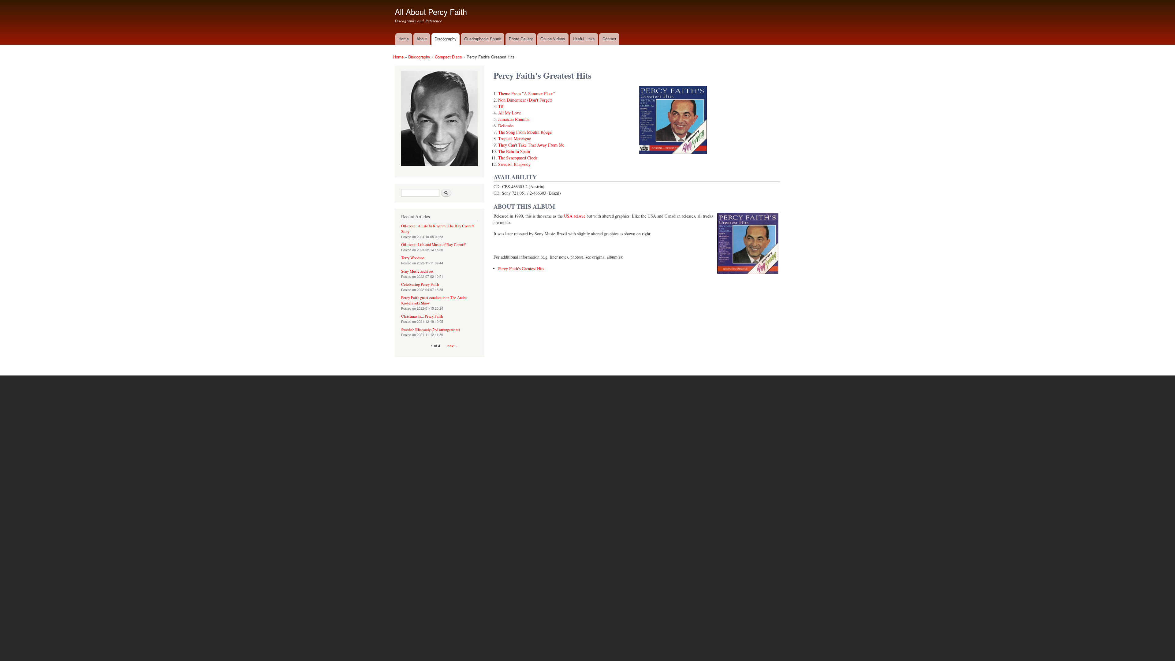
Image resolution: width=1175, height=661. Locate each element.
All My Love (509, 113)
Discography (446, 39)
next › (452, 345)
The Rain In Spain (514, 151)
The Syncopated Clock (517, 158)
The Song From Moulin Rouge (525, 132)
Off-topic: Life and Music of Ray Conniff (433, 244)
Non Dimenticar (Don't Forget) (525, 100)
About (421, 39)
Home (403, 39)
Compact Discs (448, 57)
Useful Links (584, 39)
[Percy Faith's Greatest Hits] (673, 156)
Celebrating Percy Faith (420, 284)
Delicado (505, 126)
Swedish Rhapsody (514, 164)
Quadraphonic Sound (482, 39)
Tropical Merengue (514, 138)
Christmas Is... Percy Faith (422, 316)
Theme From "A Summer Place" (526, 93)
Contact (609, 39)
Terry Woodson (412, 257)
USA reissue (574, 216)
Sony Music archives (417, 271)
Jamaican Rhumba (513, 119)
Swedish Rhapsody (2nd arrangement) (430, 329)
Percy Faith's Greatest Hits (521, 268)
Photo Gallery (521, 39)
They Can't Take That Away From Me (531, 145)
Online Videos (552, 39)
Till (501, 106)
